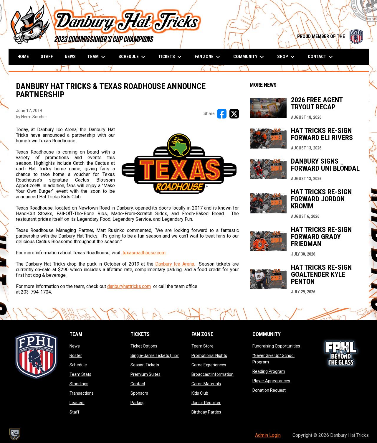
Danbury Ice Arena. (175, 264)
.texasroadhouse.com (144, 253)
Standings (79, 383)
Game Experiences (208, 365)
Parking (137, 402)
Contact (137, 383)
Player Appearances (271, 380)
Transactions (82, 393)
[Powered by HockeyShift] (14, 434)
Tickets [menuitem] (170, 56)
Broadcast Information (212, 374)
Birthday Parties (206, 412)
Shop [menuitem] (286, 56)
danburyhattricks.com (129, 286)
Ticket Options (143, 346)
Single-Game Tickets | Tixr (154, 355)
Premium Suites (145, 374)
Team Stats (80, 374)
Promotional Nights (209, 355)
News (75, 346)
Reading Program (268, 371)
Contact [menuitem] (321, 56)
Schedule (78, 365)
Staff (75, 412)
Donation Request (269, 390)
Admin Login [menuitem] (268, 435)
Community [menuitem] (249, 56)
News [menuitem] (70, 56)
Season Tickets (144, 365)
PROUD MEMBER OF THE (330, 36)
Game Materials (206, 383)
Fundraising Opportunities (276, 346)
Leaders (77, 402)
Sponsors (139, 393)
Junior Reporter (206, 402)
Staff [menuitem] (47, 56)
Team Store (202, 346)
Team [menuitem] (97, 56)
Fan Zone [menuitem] (208, 56)
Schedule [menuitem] (132, 56)
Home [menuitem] (23, 56)
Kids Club (199, 393)
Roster (76, 355)
